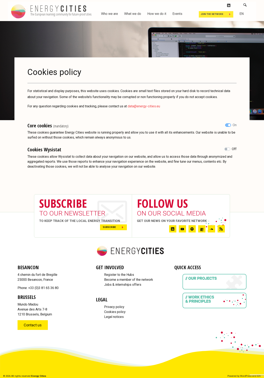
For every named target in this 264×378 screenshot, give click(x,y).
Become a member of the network (128, 280)
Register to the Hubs (119, 275)
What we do (132, 14)
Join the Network (212, 14)
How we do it (156, 14)
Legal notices (114, 317)
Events (177, 14)
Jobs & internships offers (122, 285)
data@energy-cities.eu (144, 106)
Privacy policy (114, 307)
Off (234, 149)
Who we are (109, 14)
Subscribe (109, 227)
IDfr (259, 376)
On (235, 125)
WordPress (246, 376)
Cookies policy (115, 312)
